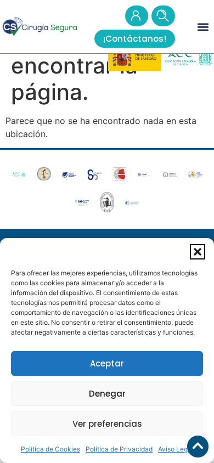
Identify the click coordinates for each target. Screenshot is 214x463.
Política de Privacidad (119, 449)
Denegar (107, 393)
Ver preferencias (107, 424)
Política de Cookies (50, 449)
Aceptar (107, 363)
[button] (197, 251)
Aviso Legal (175, 449)
